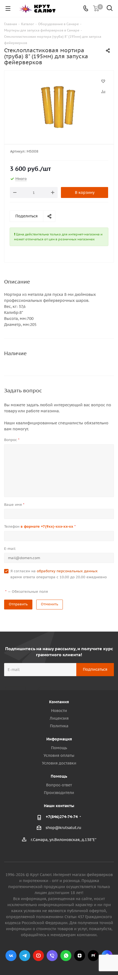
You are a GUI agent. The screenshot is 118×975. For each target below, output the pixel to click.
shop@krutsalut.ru (63, 827)
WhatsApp (65, 955)
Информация (59, 739)
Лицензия (59, 718)
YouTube (38, 955)
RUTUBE (93, 955)
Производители (59, 792)
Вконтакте (10, 955)
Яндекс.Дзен (79, 955)
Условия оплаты (59, 755)
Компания (59, 701)
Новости (59, 710)
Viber (52, 955)
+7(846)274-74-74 (62, 816)
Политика (59, 725)
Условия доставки (59, 763)
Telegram (24, 955)
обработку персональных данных (67, 571)
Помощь (59, 747)
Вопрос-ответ (59, 785)
